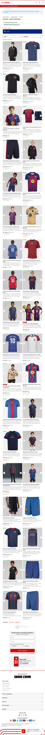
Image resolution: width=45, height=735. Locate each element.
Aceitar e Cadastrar (22, 650)
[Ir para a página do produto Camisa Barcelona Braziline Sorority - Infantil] (32, 343)
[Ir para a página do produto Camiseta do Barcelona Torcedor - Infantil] (12, 311)
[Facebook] (19, 715)
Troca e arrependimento (6, 688)
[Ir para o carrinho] (39, 2)
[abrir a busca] (36, 2)
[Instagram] (21, 715)
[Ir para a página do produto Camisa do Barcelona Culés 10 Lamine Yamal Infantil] (12, 280)
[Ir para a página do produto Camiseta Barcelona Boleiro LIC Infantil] (32, 408)
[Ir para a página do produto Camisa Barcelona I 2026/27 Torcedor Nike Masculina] (12, 116)
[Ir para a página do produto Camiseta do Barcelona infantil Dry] (12, 537)
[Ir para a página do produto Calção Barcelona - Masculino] (12, 506)
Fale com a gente (5, 686)
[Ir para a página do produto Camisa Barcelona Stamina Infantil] (12, 601)
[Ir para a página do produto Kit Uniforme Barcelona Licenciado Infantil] (12, 215)
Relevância (26, 36)
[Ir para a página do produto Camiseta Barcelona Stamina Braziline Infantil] (12, 182)
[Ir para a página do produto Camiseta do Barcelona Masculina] (12, 83)
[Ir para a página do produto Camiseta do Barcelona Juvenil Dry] (12, 440)
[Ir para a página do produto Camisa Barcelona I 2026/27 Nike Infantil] (32, 311)
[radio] (17, 627)
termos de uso (23, 653)
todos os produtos (14, 16)
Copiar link (17, 622)
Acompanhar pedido (6, 683)
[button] (22, 22)
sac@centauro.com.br (4, 726)
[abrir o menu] (42, 2)
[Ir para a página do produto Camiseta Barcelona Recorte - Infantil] (32, 440)
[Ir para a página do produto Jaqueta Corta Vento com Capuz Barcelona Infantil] (32, 149)
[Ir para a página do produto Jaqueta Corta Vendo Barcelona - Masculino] (12, 51)
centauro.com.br (6, 16)
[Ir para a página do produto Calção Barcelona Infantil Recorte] (32, 506)
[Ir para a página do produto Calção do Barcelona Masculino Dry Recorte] (12, 149)
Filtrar (6, 36)
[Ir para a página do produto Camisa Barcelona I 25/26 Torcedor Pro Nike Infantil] (32, 182)
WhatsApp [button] (11, 622)
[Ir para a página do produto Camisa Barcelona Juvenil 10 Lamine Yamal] (12, 343)
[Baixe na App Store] (27, 677)
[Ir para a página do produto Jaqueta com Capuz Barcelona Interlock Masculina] (32, 83)
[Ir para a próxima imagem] (21, 51)
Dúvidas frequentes (6, 685)
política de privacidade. (31, 653)
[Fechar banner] (42, 729)
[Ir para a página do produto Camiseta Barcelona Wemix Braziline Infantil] (32, 473)
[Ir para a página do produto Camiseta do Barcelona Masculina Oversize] (32, 249)
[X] (23, 715)
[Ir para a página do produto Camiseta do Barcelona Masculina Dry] (32, 51)
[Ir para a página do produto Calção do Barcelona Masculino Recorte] (32, 601)
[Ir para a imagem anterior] (4, 51)
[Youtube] (25, 715)
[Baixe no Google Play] (18, 677)
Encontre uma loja (5, 690)
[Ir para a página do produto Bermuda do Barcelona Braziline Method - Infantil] (32, 570)
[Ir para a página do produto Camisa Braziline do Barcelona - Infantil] (32, 280)
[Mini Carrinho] (39, 2)
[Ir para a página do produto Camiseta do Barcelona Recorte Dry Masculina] (12, 408)
